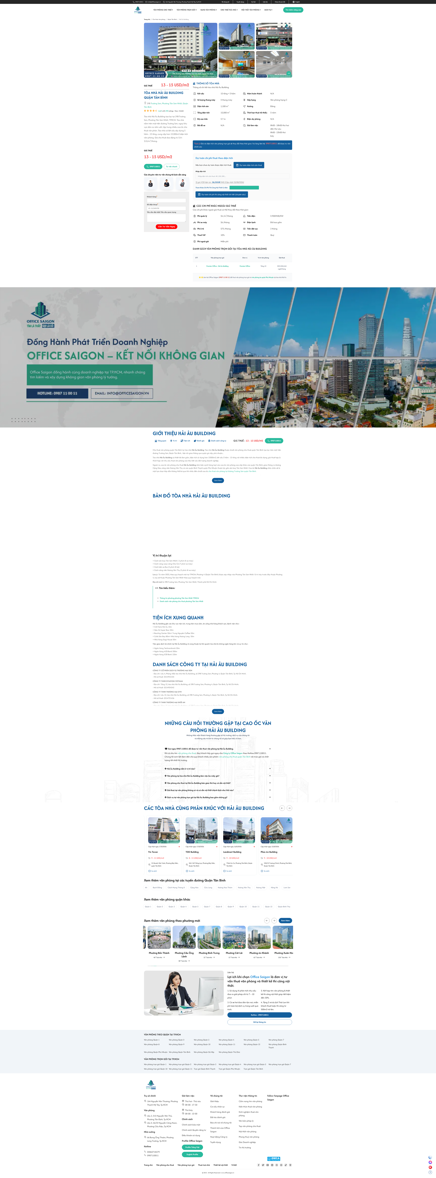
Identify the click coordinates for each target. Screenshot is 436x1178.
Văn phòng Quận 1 (151, 1039)
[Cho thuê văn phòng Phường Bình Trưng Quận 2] (180, 942)
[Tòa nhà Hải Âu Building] (180, 50)
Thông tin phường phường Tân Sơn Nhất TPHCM (179, 598)
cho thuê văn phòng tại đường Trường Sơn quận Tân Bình (232, 471)
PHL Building (264, 852)
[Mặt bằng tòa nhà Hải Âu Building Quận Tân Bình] (274, 64)
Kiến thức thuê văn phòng (250, 1106)
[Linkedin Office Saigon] (272, 1165)
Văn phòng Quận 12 (252, 1044)
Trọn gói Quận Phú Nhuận (229, 1068)
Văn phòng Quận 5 (251, 1039)
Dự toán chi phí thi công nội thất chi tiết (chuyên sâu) (224, 194)
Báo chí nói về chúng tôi (221, 1122)
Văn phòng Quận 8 (151, 1044)
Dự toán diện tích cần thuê (251, 165)
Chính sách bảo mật (191, 1124)
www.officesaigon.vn (227, 1173)
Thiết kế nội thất (220, 1165)
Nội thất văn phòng (251, 10)
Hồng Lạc (159, 863)
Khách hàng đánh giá (220, 1111)
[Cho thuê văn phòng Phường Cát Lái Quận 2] (205, 942)
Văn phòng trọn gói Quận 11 (180, 1068)
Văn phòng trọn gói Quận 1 (155, 1064)
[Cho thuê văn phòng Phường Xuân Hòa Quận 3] (255, 942)
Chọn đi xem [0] (280, 2)
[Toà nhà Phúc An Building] (237, 830)
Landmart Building (192, 852)
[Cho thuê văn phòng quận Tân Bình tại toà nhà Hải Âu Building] (237, 36)
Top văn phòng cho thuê (250, 1126)
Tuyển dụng (240, 2)
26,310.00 (216, 182)
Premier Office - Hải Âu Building (217, 266)
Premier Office (245, 266)
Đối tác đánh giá (217, 1117)
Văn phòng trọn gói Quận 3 (205, 1064)
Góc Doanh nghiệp (247, 1142)
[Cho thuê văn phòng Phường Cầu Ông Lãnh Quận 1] (155, 944)
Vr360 (234, 1165)
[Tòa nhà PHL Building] (274, 830)
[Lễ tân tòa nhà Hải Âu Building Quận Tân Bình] (237, 64)
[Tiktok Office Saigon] (286, 1165)
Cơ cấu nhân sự (217, 1106)
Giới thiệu (214, 1101)
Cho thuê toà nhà (229, 10)
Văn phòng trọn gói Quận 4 (230, 1064)
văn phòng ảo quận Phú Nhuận (262, 277)
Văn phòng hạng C (278, 100)
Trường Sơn (156, 103)
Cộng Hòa (268, 863)
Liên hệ (265, 2)
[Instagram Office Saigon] (281, 1165)
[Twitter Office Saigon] (263, 1165)
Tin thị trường (245, 1147)
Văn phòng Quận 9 (176, 1044)
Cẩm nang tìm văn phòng (250, 1101)
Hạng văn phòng (209, 10)
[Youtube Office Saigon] (267, 1165)
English (297, 2)
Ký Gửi (253, 2)
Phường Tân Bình (202, 863)
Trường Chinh (234, 863)
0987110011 (139, 2)
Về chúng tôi (225, 2)
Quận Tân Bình (154, 866)
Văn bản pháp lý (246, 1120)
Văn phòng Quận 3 (201, 1039)
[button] (282, 808)
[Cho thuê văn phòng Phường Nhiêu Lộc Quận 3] (280, 942)
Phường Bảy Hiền (169, 863)
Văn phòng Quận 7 (276, 1039)
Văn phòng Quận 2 (176, 1039)
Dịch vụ (268, 10)
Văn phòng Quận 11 (227, 1044)
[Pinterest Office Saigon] (277, 1165)
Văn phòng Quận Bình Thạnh (277, 1046)
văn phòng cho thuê (187, 753)
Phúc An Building (229, 852)
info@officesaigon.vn (154, 2)
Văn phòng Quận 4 (226, 1039)
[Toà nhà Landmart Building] (199, 830)
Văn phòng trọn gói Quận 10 (155, 1068)
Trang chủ (148, 1165)
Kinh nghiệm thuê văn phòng (249, 1113)
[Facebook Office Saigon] (258, 1165)
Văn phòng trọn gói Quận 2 (180, 1064)
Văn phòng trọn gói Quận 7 (280, 1064)
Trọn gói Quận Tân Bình (253, 1068)
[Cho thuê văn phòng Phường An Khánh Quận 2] (230, 942)
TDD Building (152, 852)
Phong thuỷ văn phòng (249, 1136)
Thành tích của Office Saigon (220, 1129)
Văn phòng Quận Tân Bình (179, 1052)
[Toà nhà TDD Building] (162, 830)
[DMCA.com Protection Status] (273, 1159)
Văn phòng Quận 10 (202, 1044)
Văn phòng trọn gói (187, 10)
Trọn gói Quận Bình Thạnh (204, 1068)
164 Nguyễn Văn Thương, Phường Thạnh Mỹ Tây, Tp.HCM (183, 2)
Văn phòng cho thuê (163, 10)
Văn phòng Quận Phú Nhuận (155, 1052)
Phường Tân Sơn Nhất (172, 103)
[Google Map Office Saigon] (290, 1165)
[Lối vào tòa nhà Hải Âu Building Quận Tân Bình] (274, 36)
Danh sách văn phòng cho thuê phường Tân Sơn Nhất (181, 601)
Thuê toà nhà (204, 1165)
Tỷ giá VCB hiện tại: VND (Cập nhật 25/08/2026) (220, 182)
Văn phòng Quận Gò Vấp (204, 1052)
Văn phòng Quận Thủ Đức (229, 1052)
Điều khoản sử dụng (191, 1135)
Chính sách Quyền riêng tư (194, 1130)
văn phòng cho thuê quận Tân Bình (234, 756)
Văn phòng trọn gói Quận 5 (255, 1064)
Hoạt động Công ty (218, 1136)
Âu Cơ (193, 863)
